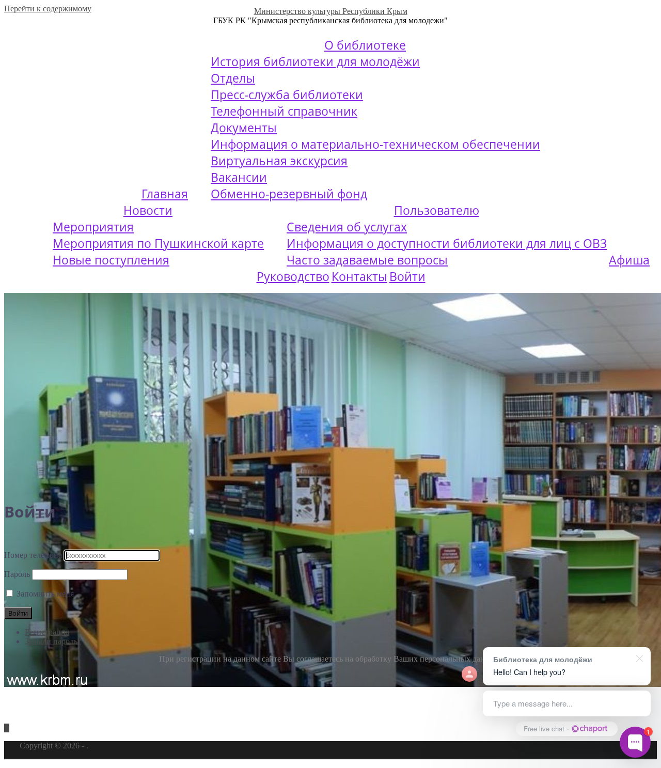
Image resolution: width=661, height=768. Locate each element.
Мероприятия (93, 226)
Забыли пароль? (53, 641)
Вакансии (239, 177)
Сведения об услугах (347, 226)
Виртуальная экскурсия (279, 160)
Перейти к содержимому (47, 8)
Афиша (629, 260)
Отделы (233, 78)
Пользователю (436, 210)
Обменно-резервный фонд (289, 193)
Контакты (359, 276)
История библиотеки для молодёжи (315, 61)
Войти (407, 276)
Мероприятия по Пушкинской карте (158, 243)
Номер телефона (33, 555)
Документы (244, 127)
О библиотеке (365, 45)
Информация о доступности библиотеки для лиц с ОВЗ (447, 243)
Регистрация (47, 632)
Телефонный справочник (284, 111)
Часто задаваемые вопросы (367, 260)
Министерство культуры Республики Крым (330, 11)
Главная (164, 193)
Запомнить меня (45, 593)
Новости (147, 210)
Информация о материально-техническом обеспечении (375, 144)
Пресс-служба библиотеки (287, 94)
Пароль (17, 574)
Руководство (293, 276)
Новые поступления (111, 260)
